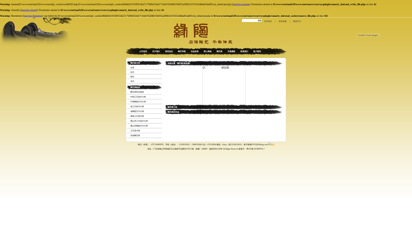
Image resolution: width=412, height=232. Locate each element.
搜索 (260, 20)
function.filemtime (32, 16)
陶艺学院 (182, 51)
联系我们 (244, 51)
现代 (132, 77)
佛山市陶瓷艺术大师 (139, 126)
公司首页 (143, 51)
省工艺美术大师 (137, 106)
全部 (132, 68)
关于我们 (156, 51)
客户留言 (257, 51)
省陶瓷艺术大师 (137, 111)
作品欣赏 (195, 51)
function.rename (241, 4)
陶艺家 (219, 51)
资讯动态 (169, 51)
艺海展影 (231, 51)
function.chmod (29, 10)
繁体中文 (297, 21)
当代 (132, 81)
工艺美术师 (135, 131)
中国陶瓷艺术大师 (138, 102)
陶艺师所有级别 (137, 92)
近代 (132, 72)
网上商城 (207, 51)
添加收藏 (282, 21)
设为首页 (268, 21)
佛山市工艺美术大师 (139, 121)
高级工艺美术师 (137, 116)
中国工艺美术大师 (138, 97)
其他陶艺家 (135, 135)
